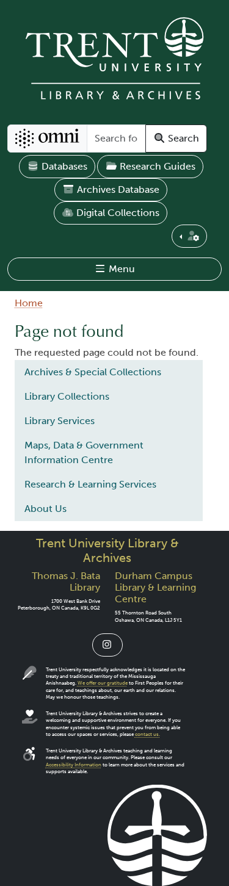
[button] (189, 236)
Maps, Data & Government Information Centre (84, 452)
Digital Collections (116, 212)
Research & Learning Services (90, 484)
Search (182, 138)
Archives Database (117, 189)
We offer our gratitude (103, 683)
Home (29, 303)
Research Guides (156, 166)
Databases (63, 166)
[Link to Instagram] (107, 645)
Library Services (59, 421)
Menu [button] (120, 269)
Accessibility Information (73, 765)
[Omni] (47, 138)
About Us (45, 508)
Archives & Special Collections (92, 372)
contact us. (147, 734)
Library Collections (66, 396)
